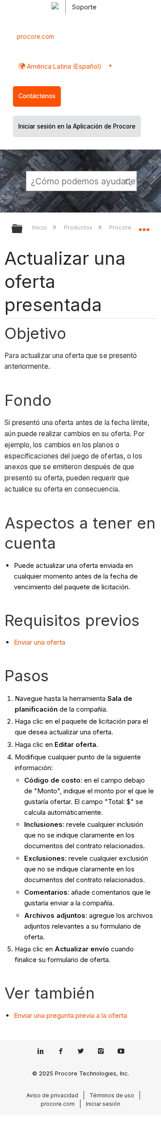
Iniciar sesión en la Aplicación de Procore (77, 126)
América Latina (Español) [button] (63, 66)
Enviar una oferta (39, 642)
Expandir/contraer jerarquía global (22, 229)
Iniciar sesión (103, 1103)
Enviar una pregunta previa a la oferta (70, 1015)
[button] (128, 180)
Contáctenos (36, 96)
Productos (79, 227)
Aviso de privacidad (52, 1095)
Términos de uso (111, 1095)
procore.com (35, 36)
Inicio (40, 227)
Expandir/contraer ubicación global (144, 226)
